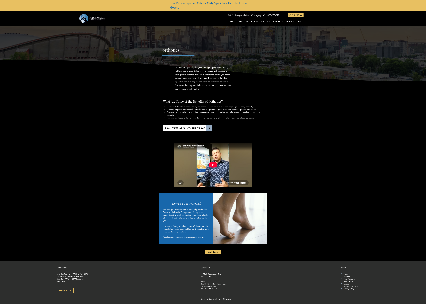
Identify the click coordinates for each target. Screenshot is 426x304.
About (346, 274)
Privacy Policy (349, 289)
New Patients (348, 281)
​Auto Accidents (349, 279)
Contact (346, 284)
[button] (244, 21)
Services (347, 276)
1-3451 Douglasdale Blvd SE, (240, 15)
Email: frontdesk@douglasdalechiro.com (213, 282)
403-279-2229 (274, 15)
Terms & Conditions (351, 286)
